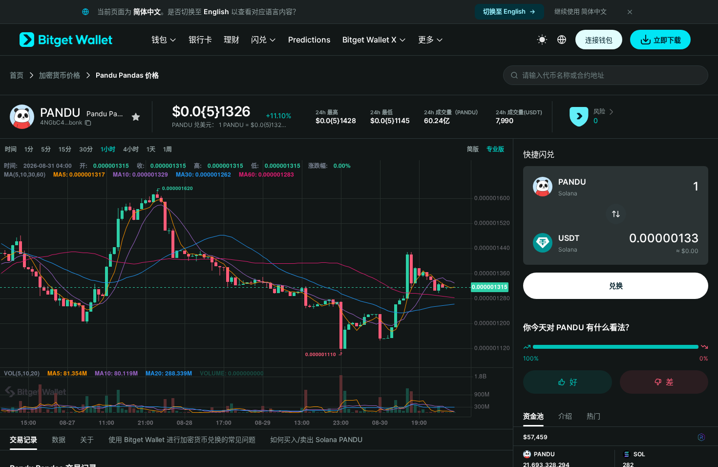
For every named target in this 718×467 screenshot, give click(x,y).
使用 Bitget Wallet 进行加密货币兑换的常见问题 (181, 439)
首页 (16, 75)
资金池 (533, 416)
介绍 (565, 416)
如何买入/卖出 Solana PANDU (316, 439)
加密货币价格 (59, 75)
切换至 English (504, 11)
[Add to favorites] (135, 116)
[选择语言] (562, 39)
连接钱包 (598, 40)
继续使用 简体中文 (580, 11)
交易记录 (23, 439)
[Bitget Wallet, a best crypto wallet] (66, 39)
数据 (58, 439)
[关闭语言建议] (629, 12)
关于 (87, 439)
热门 (593, 416)
